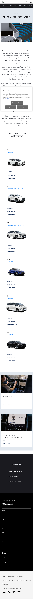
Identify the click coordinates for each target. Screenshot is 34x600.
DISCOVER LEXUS (7, 396)
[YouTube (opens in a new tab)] (4, 592)
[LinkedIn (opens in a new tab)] (19, 592)
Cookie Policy (6, 98)
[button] (6, 2)
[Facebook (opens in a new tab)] (9, 592)
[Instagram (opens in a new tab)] (14, 592)
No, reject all (10, 107)
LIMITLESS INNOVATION (9, 435)
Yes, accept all (22, 107)
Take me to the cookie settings (17, 102)
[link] (11, 175)
